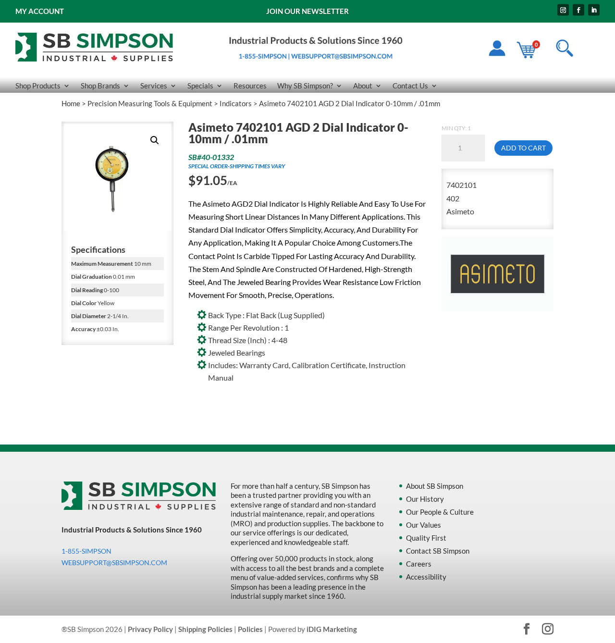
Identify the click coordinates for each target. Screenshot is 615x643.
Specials (200, 86)
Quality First (426, 537)
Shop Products (38, 86)
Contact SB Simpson (437, 550)
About (362, 86)
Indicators (236, 103)
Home (71, 103)
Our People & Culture (440, 511)
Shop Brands (100, 86)
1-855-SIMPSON (86, 551)
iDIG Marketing (332, 629)
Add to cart (523, 148)
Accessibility (426, 576)
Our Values (423, 524)
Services (153, 86)
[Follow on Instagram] (563, 10)
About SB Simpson (434, 486)
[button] (154, 140)
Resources (250, 86)
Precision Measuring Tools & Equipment (149, 103)
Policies (250, 629)
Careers (418, 563)
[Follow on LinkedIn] (594, 10)
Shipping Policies (205, 629)
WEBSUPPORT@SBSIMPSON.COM (114, 562)
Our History (425, 499)
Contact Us (410, 86)
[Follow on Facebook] (578, 10)
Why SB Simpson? (305, 86)
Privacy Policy (150, 629)
